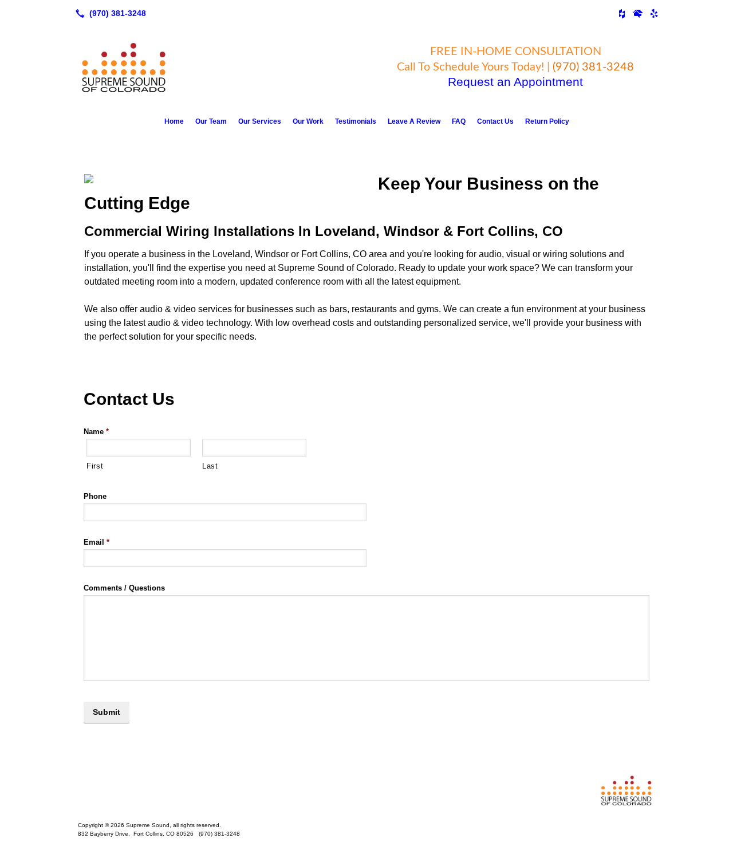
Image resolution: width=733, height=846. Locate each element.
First (94, 466)
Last (210, 466)
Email (96, 542)
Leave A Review (414, 121)
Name (96, 431)
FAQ (459, 121)
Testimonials (355, 121)
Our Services (259, 121)
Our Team (211, 121)
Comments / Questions (124, 588)
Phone (95, 496)
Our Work (308, 121)
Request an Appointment (515, 81)
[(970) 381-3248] (108, 13)
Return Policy (547, 121)
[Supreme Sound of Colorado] (366, 789)
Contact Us (495, 121)
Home (174, 121)
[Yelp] (654, 13)
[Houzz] (622, 13)
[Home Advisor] (638, 13)
